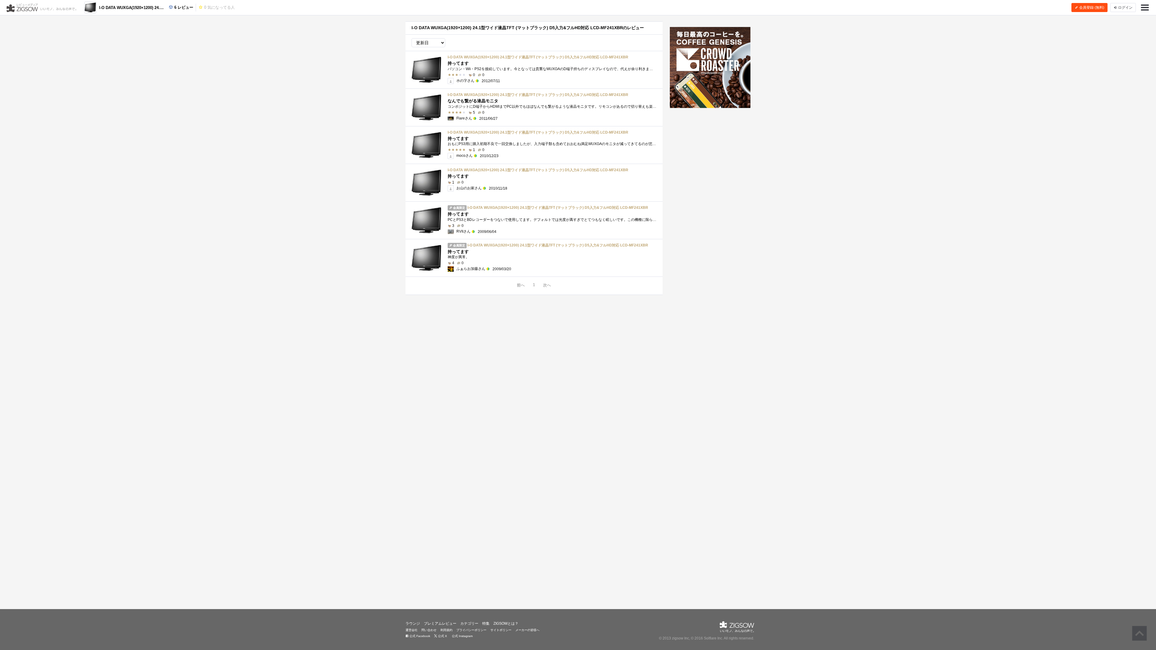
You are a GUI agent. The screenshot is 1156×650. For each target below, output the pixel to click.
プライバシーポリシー (471, 630)
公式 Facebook (419, 636)
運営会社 (412, 630)
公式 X (442, 636)
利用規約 (446, 630)
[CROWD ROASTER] (710, 67)
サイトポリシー (500, 630)
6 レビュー (183, 7)
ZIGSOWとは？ (505, 623)
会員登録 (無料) (1091, 7)
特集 (485, 623)
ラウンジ (413, 623)
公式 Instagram (462, 636)
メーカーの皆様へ (527, 630)
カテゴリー (469, 623)
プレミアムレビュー (440, 623)
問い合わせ (429, 630)
